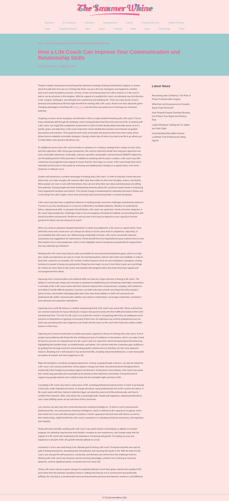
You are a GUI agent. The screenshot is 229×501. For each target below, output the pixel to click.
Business (49, 22)
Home (40, 43)
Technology (164, 28)
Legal (47, 28)
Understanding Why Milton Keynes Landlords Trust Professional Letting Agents (169, 137)
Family (129, 22)
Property (118, 28)
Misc (88, 28)
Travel (181, 28)
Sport (147, 28)
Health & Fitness (176, 22)
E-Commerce (69, 22)
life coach (79, 107)
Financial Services (150, 22)
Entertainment (110, 22)
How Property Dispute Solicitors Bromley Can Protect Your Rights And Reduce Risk (171, 116)
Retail (133, 28)
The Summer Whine (49, 66)
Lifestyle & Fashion (67, 28)
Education (89, 22)
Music (102, 28)
